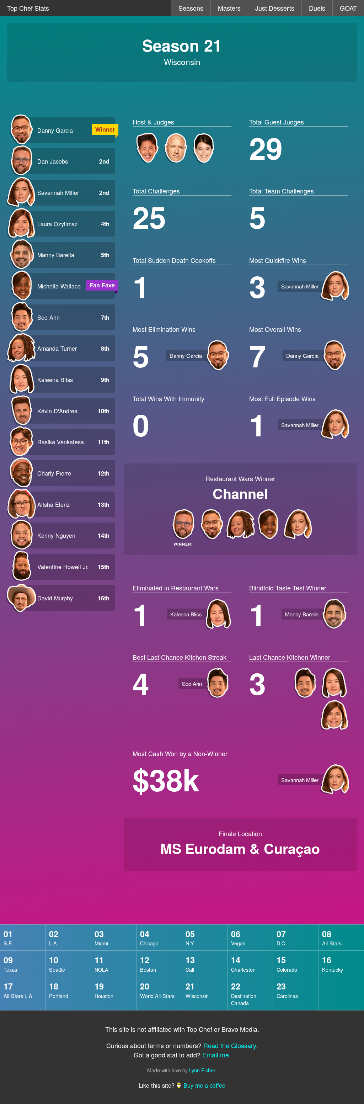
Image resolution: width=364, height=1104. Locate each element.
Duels (317, 7)
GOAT (348, 7)
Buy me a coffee (204, 1085)
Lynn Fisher (202, 1070)
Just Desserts (274, 7)
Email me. (216, 1054)
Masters (229, 7)
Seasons (190, 7)
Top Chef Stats (28, 7)
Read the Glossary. (230, 1045)
